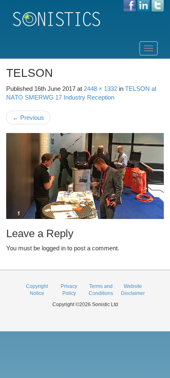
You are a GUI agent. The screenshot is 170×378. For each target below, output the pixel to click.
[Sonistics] (57, 18)
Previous (28, 117)
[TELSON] (85, 176)
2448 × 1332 (100, 88)
